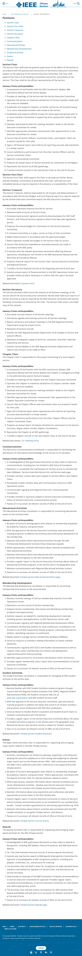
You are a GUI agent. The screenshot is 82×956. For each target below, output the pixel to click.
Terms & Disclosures (10, 929)
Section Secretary (15, 34)
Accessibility (22, 926)
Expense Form (27, 283)
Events (10, 56)
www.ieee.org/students (17, 698)
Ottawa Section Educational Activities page (40, 577)
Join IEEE (41, 948)
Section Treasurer (15, 30)
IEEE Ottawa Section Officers (19, 14)
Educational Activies (16, 45)
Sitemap (12, 926)
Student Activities (15, 52)
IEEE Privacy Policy (71, 926)
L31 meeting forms (30, 440)
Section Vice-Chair (15, 26)
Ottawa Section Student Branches (36, 733)
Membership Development (19, 48)
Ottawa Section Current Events (34, 821)
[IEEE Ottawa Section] (41, 4)
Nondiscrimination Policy (38, 926)
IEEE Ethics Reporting (55, 926)
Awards (10, 60)
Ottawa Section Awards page (33, 904)
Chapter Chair (13, 37)
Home (4, 14)
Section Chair (13, 22)
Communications (14, 41)
